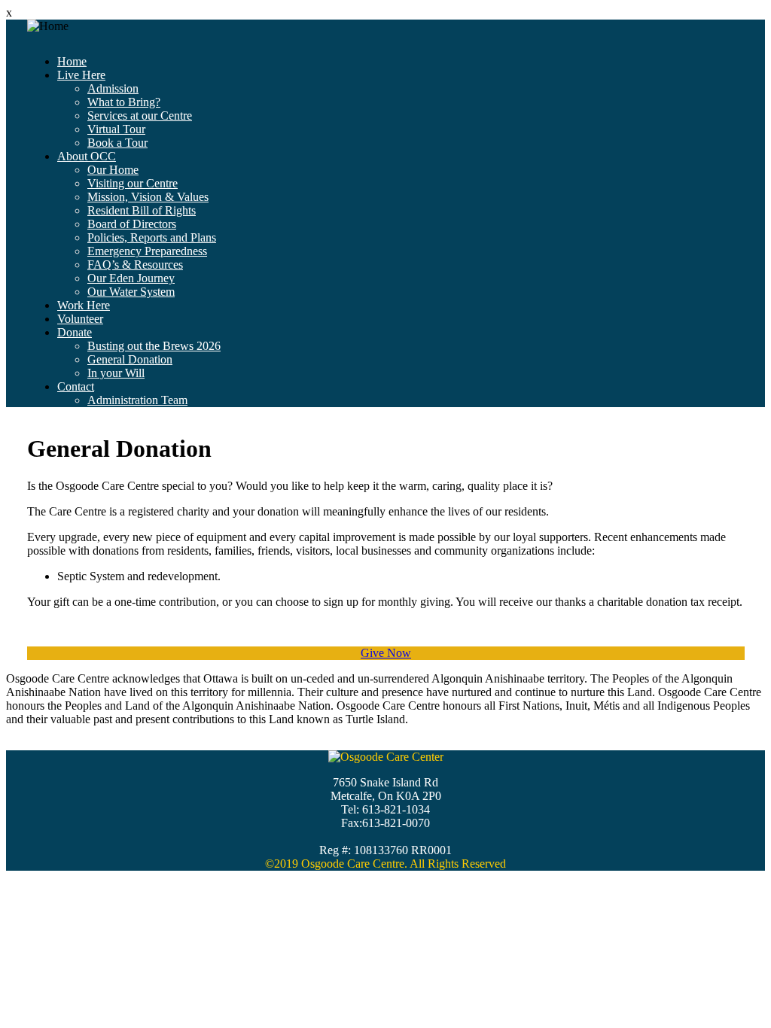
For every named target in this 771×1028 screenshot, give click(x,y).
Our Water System (131, 291)
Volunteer (80, 318)
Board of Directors (131, 223)
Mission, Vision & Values (148, 196)
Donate (74, 332)
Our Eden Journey (131, 278)
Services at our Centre (139, 115)
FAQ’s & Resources (135, 264)
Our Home (113, 169)
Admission (113, 88)
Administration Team (137, 400)
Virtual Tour (116, 129)
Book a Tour (117, 142)
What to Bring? (123, 102)
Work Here (83, 305)
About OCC (86, 156)
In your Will (116, 372)
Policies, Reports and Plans (151, 237)
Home (72, 61)
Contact (75, 386)
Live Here (81, 74)
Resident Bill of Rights (141, 210)
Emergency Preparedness (147, 251)
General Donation (129, 359)
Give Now (386, 652)
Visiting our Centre (132, 183)
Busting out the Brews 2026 (154, 345)
